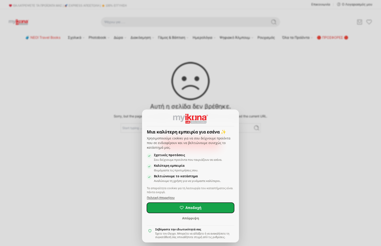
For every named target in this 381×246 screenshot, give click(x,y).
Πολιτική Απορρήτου (161, 198)
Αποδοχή (193, 207)
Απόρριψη (190, 218)
